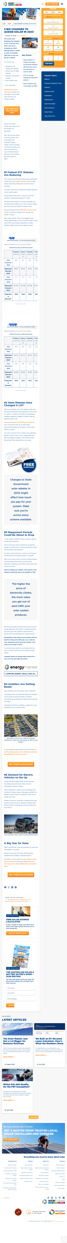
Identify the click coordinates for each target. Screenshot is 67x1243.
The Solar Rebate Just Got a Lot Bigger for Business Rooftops (15, 1041)
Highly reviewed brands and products (42, 1168)
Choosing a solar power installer (11, 1174)
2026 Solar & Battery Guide (58, 1170)
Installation (48, 95)
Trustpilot (6, 1198)
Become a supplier (60, 1182)
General (47, 87)
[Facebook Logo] (48, 1197)
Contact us (62, 1176)
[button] (42, 4)
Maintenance (49, 99)
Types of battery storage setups (26, 1168)
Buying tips (46, 1164)
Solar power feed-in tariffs (10, 1170)
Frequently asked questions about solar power (10, 1188)
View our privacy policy (59, 1221)
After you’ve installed (43, 1184)
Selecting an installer (44, 1175)
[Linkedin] (63, 1197)
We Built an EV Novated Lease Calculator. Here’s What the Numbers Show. (49, 1041)
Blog (9, 23)
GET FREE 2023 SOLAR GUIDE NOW (12, 111)
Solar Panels (49, 112)
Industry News (49, 91)
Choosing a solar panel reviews (11, 1179)
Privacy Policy (61, 1188)
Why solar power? (12, 1164)
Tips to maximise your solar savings (42, 1188)
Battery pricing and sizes (26, 1178)
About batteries (29, 1164)
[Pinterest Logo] (59, 1197)
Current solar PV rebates (10, 1167)
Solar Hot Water (50, 103)
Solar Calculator (61, 1167)
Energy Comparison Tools (53, 83)
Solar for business (60, 1164)
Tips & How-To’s (50, 116)
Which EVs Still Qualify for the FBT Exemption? (16, 1085)
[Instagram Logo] (52, 1197)
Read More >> (9, 1057)
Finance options (45, 1172)
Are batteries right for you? (26, 1175)
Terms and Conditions (59, 1185)
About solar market (60, 1173)
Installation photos (44, 1181)
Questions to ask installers (42, 1178)
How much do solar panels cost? (10, 1184)
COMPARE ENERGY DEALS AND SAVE (21, 674)
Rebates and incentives (27, 1172)
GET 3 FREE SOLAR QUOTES (21, 764)
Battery (47, 79)
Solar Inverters (49, 108)
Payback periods (28, 1181)
